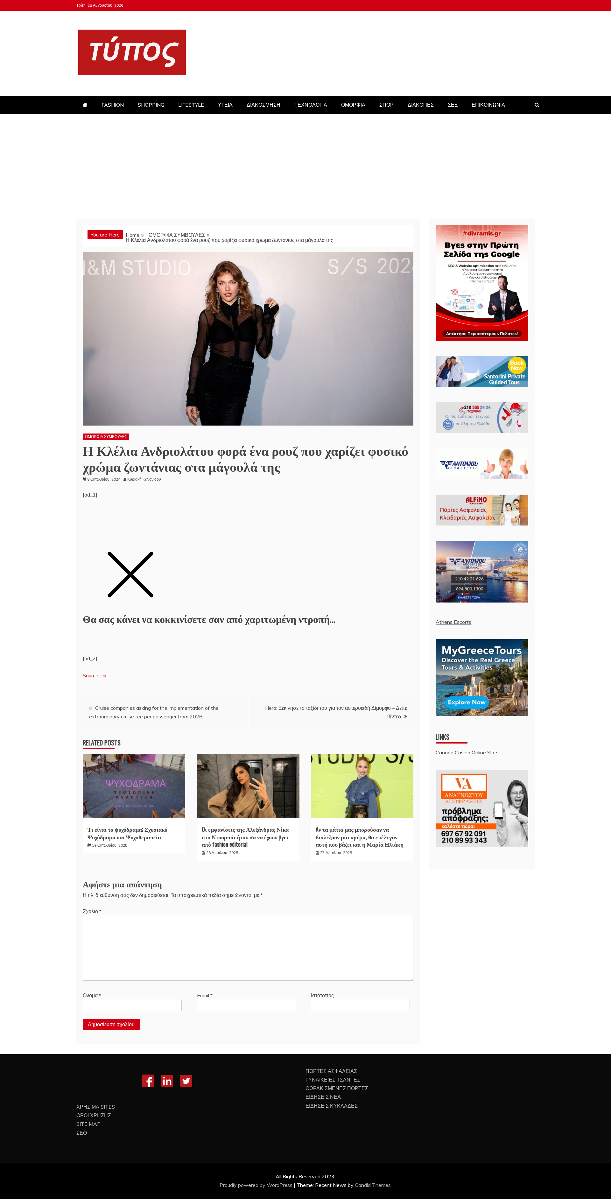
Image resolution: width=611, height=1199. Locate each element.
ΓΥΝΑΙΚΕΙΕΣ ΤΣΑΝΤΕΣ (333, 1079)
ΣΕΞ (453, 105)
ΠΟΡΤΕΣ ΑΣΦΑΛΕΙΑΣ (331, 1071)
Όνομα (92, 995)
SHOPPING (151, 105)
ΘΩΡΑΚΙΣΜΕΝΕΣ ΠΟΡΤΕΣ (337, 1088)
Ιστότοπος (322, 995)
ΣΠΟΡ (386, 105)
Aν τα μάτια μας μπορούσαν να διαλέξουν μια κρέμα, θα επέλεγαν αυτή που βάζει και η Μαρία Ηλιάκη (360, 836)
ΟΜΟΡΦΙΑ (353, 105)
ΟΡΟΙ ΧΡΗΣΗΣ (93, 1115)
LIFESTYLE (191, 105)
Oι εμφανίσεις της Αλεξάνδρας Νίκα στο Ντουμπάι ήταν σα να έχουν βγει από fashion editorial (245, 836)
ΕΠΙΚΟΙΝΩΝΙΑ (488, 105)
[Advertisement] (305, 161)
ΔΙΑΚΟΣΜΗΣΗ (263, 105)
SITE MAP (88, 1124)
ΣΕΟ (81, 1133)
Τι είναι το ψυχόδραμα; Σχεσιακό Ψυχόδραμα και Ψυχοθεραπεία (127, 833)
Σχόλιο (92, 911)
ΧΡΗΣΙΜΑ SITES (95, 1107)
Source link (95, 675)
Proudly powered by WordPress (257, 1185)
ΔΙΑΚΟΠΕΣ (421, 105)
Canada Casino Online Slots (467, 752)
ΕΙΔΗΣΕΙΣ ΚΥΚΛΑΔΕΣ (332, 1106)
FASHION (113, 105)
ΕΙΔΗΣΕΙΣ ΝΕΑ (323, 1097)
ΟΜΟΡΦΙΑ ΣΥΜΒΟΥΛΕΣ (106, 436)
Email (205, 995)
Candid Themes (373, 1185)
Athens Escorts (453, 622)
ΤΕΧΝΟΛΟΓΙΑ (310, 105)
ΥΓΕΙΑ (225, 105)
